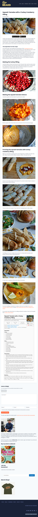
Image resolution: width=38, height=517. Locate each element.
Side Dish (17, 325)
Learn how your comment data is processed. (26, 415)
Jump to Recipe (16, 36)
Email (15, 407)
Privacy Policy (28, 514)
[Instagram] (29, 510)
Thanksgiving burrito (28, 48)
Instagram (3, 437)
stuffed (15, 327)
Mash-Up (12, 327)
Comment (4, 394)
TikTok (8, 437)
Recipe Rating (4, 390)
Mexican (15, 326)
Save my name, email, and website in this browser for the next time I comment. (16, 409)
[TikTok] (36, 510)
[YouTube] (30, 510)
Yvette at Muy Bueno (9, 312)
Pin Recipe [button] (30, 325)
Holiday (12, 326)
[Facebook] (27, 510)
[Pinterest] (32, 510)
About (23, 3)
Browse (35, 3)
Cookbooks (26, 3)
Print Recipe (23, 36)
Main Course (13, 325)
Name (3, 407)
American (9, 326)
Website (27, 407)
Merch (30, 3)
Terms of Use (34, 514)
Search (32, 3)
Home (20, 3)
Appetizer (8, 325)
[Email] (34, 510)
